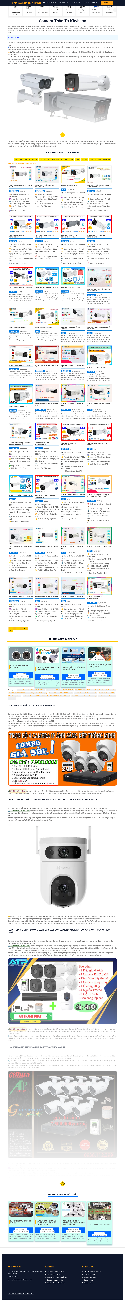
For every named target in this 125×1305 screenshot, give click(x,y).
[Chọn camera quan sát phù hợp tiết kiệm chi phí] (115, 10)
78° (49, 159)
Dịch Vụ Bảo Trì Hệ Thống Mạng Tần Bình (74, 668)
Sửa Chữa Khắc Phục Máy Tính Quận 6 (100, 666)
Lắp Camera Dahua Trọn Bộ (93, 1271)
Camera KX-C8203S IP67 (17, 327)
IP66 (25, 159)
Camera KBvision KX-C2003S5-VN (99, 546)
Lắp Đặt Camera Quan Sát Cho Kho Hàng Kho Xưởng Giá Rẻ (47, 1222)
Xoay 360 (84, 159)
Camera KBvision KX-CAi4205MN (72, 597)
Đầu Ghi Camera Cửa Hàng (56, 1283)
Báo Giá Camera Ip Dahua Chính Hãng (84, 696)
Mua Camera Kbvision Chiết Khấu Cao (22, 163)
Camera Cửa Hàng (49, 3)
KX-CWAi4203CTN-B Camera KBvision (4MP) (45, 496)
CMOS (77, 159)
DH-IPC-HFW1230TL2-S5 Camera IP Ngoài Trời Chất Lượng (28, 693)
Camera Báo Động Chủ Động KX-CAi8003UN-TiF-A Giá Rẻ (98, 495)
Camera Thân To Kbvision (62, 152)
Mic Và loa (18, 159)
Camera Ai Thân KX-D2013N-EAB (20, 495)
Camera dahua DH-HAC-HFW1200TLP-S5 (60, 690)
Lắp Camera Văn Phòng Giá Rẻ (20, 1222)
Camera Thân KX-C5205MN (70, 287)
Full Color (64, 159)
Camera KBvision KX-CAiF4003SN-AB (95, 597)
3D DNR (31, 159)
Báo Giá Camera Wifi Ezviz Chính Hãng (48, 668)
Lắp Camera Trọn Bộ (53, 1274)
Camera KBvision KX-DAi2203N (20, 365)
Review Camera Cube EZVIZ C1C (19, 666)
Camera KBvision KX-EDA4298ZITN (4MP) (69, 236)
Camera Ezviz (88, 1283)
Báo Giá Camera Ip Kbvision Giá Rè (86, 693)
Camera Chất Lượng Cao (55, 1280)
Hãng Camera (64, 3)
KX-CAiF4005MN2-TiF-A (69, 185)
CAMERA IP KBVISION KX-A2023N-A (73, 495)
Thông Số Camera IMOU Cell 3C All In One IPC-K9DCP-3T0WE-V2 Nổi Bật (46, 696)
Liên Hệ (94, 3)
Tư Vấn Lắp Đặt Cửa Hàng (100, 1224)
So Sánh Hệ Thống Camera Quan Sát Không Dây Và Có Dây (74, 1222)
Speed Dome (106, 159)
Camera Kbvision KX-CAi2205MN (46, 597)
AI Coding (98, 159)
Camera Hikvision (90, 1277)
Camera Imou (88, 1280)
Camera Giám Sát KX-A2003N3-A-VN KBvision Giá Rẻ (21, 443)
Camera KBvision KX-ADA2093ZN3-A (17, 236)
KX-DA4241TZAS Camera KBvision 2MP (96, 236)
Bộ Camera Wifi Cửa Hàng (55, 1271)
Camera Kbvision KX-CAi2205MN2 (21, 597)
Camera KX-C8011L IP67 (43, 327)
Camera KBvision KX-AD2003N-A (20, 288)
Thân (91, 159)
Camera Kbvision (89, 1274)
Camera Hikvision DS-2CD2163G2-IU (60, 693)
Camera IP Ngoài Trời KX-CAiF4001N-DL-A (44, 186)
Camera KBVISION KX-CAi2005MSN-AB (43, 443)
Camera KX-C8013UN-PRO (96, 367)
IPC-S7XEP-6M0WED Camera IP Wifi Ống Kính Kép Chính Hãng (95, 690)
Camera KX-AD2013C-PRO (18, 406)
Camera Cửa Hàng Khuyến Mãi (57, 1277)
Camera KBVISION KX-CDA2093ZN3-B (69, 444)
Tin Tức (86, 3)
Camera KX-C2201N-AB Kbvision (46, 287)
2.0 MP (71, 159)
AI (37, 159)
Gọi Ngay (107, 3)
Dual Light (43, 159)
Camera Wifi (76, 3)
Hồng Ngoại (55, 159)
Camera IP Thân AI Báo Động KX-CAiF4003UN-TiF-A (99, 186)
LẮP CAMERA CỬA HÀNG (26, 3)
